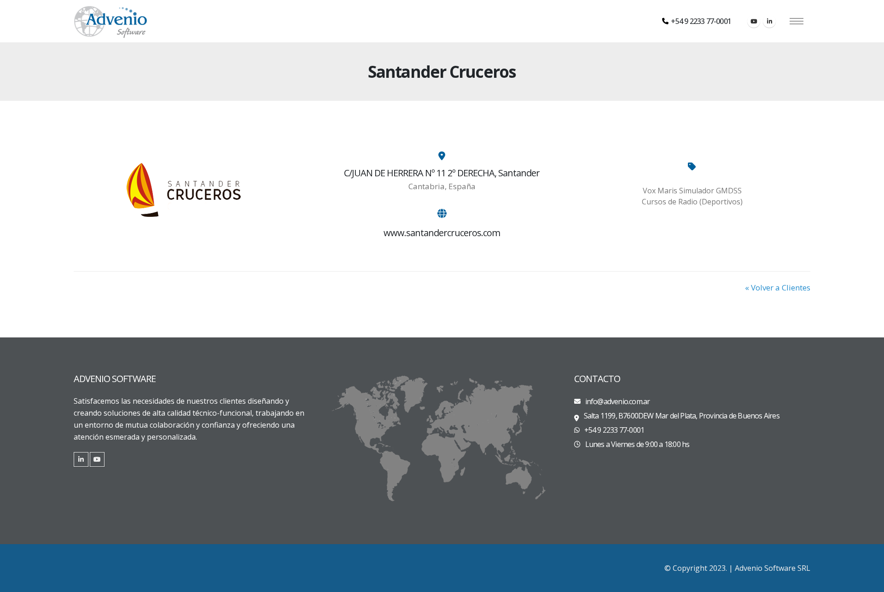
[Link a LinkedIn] (81, 459)
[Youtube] (753, 21)
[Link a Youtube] (97, 459)
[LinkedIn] (769, 21)
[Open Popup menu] (796, 21)
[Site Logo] (110, 21)
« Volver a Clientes (777, 287)
